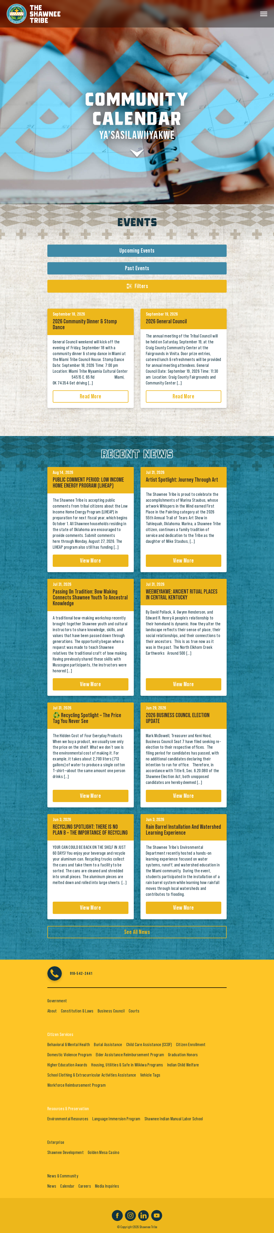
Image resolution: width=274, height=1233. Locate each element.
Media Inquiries (107, 1186)
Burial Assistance (108, 1044)
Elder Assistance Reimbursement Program (130, 1054)
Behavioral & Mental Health (68, 1044)
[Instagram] (130, 1214)
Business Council (111, 1010)
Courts (134, 1010)
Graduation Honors (183, 1054)
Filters (141, 286)
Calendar (67, 1186)
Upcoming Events (137, 251)
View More (90, 561)
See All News (137, 932)
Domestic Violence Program (69, 1054)
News (51, 1186)
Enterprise (55, 1142)
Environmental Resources (67, 1118)
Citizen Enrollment (191, 1044)
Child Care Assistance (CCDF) (149, 1044)
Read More (90, 396)
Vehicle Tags (150, 1075)
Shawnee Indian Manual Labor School (173, 1118)
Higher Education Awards (67, 1064)
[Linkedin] (143, 1214)
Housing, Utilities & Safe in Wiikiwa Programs (127, 1064)
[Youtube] (156, 1214)
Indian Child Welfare (183, 1064)
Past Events (137, 268)
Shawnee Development (65, 1152)
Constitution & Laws (77, 1010)
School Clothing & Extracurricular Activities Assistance (91, 1075)
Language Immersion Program (116, 1118)
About (52, 1010)
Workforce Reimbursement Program (76, 1085)
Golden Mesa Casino (103, 1152)
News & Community (62, 1175)
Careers (84, 1186)
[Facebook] (117, 1214)
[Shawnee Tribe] (33, 13)
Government (57, 1000)
